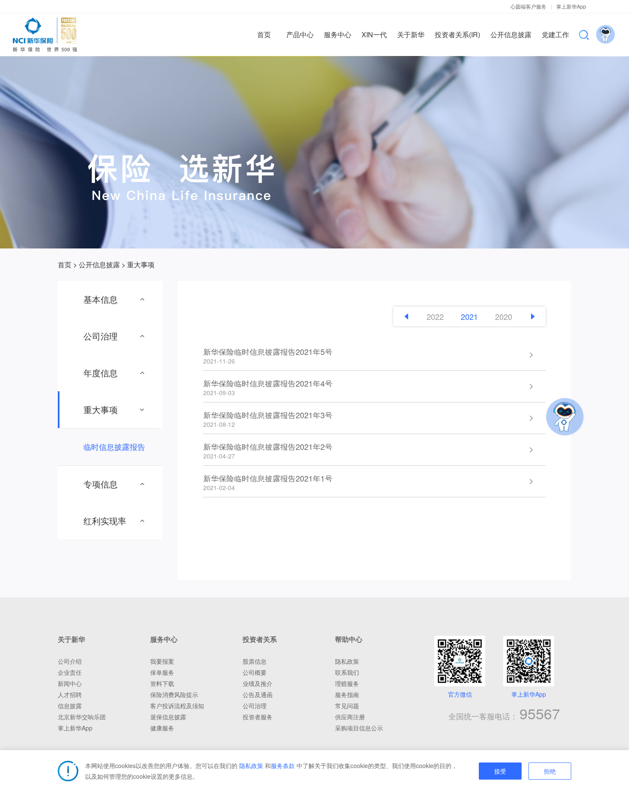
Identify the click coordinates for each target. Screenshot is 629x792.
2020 (503, 316)
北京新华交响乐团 (82, 716)
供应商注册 (350, 716)
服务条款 (283, 765)
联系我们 (347, 672)
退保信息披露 (168, 716)
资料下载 (162, 683)
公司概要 (255, 672)
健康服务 (162, 728)
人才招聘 (70, 694)
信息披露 (70, 705)
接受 (500, 771)
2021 (469, 316)
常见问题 (347, 705)
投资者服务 (258, 716)
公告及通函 (258, 694)
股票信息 (255, 661)
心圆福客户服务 (528, 6)
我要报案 (162, 661)
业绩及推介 (258, 683)
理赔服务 (347, 683)
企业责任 (70, 672)
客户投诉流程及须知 (177, 705)
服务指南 (347, 694)
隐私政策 (251, 765)
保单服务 (162, 672)
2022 (435, 316)
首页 (64, 264)
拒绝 (550, 771)
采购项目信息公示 (359, 728)
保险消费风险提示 (174, 694)
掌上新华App (571, 6)
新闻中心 (70, 683)
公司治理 (255, 705)
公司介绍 (70, 661)
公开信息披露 (99, 264)
